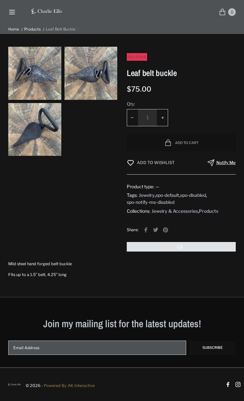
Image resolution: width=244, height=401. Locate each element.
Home (13, 29)
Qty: (131, 104)
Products (32, 29)
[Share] (145, 229)
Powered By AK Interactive (69, 385)
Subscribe (212, 347)
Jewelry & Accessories (175, 211)
